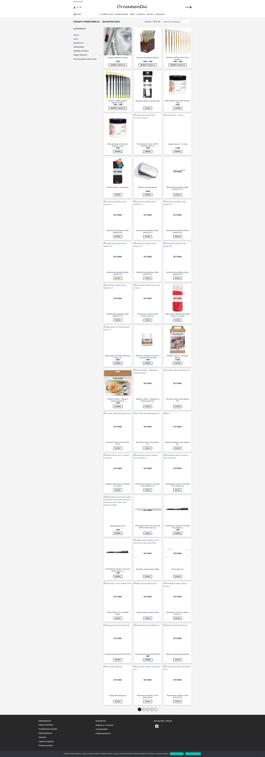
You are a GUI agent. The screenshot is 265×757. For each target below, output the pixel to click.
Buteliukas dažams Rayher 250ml (147, 569)
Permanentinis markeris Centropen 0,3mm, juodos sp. (117, 570)
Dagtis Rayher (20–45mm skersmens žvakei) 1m (117, 357)
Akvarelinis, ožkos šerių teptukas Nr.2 (177, 400)
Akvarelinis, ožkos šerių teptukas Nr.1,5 (117, 443)
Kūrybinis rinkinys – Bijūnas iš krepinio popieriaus (117, 400)
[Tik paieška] (80, 7)
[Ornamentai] (132, 7)
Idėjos (132, 14)
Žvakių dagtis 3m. (177, 569)
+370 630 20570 (78, 1)
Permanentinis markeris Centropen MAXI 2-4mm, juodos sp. (147, 527)
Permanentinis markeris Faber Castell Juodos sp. (147, 315)
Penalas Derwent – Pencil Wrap (118, 187)
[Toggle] (100, 39)
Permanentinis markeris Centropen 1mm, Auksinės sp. (177, 485)
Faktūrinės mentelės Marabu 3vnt (177, 654)
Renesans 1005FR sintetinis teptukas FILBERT (117, 102)
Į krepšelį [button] (178, 108)
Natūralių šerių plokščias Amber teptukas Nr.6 (148, 273)
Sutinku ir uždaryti (177, 754)
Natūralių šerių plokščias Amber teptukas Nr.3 (148, 231)
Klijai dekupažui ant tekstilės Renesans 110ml (118, 145)
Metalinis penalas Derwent (147, 187)
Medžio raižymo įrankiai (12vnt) (148, 612)
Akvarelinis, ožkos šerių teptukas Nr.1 (147, 443)
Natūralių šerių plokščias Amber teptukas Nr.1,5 (177, 188)
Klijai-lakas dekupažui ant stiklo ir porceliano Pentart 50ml (148, 357)
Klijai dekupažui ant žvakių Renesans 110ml (177, 102)
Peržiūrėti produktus (117, 65)
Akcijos (76, 35)
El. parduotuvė (106, 14)
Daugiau (147, 108)
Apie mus (150, 14)
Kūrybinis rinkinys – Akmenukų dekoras (177, 357)
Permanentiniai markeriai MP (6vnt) (147, 654)
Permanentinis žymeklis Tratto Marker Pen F (177, 696)
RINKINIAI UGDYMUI (81, 51)
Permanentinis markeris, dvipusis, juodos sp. (177, 613)
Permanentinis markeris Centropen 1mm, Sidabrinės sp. (147, 485)
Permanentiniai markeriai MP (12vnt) (118, 654)
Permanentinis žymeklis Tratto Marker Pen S (147, 696)
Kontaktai (141, 14)
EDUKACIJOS (160, 14)
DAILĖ (75, 39)
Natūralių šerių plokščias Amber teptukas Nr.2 (118, 231)
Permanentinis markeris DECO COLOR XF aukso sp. (147, 145)
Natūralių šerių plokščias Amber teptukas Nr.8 (177, 273)
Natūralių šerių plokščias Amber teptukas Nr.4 (177, 231)
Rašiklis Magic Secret (117, 526)
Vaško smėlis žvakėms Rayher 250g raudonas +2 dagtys (177, 315)
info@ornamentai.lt (103, 733)
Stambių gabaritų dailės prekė (84, 59)
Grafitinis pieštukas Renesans (117, 58)
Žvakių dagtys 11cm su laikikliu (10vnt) (118, 613)
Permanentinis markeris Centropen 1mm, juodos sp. (177, 527)
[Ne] (262, 754)
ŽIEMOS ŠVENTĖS (80, 55)
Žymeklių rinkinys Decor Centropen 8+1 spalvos (117, 485)
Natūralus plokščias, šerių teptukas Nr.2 (177, 443)
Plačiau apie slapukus (193, 754)
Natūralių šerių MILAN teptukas (148, 58)
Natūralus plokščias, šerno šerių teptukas (177, 58)
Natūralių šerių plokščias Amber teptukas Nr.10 (118, 315)
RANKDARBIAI (78, 47)
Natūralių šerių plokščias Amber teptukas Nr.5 (118, 273)
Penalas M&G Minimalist (117, 696)
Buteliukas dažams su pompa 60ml (148, 101)
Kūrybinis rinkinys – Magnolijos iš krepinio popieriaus (147, 400)
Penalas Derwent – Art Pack (177, 144)
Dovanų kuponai (121, 14)
